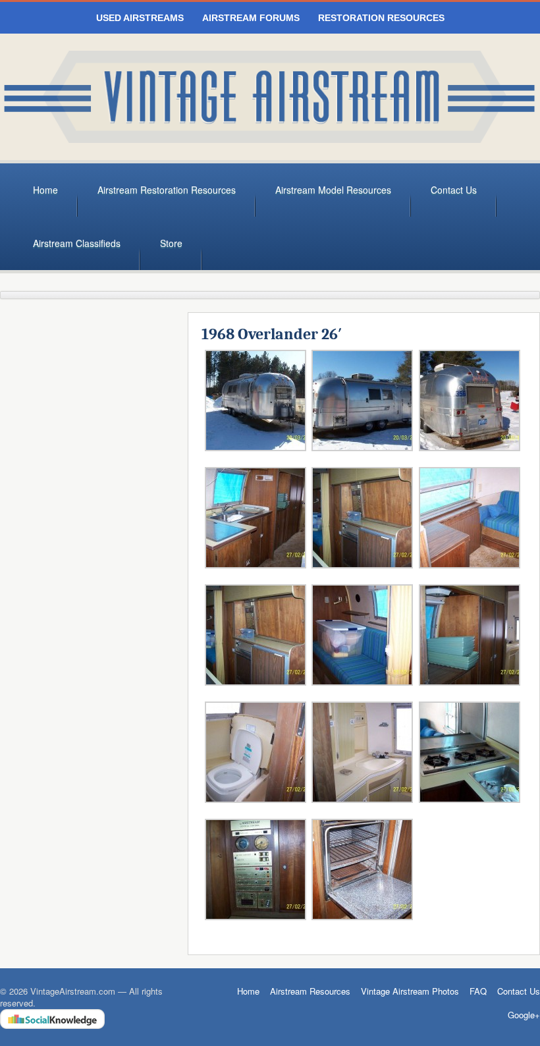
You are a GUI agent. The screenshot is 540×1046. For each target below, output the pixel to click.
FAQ (478, 991)
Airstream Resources (310, 991)
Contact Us (454, 189)
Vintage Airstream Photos (410, 991)
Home (45, 189)
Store (171, 243)
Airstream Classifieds (77, 243)
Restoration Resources (381, 18)
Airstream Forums (251, 18)
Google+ (524, 1015)
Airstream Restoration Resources (166, 189)
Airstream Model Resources (333, 189)
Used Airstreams (140, 18)
